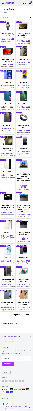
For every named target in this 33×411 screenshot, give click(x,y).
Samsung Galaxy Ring (24, 126)
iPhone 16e (23, 149)
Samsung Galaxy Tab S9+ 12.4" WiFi (8, 60)
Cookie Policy (25, 406)
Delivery (8, 409)
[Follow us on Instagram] (9, 381)
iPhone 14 (23, 83)
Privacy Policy (15, 406)
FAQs (3, 409)
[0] (30, 3)
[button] (7, 404)
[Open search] (23, 3)
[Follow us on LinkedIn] (19, 381)
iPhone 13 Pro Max (24, 104)
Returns (14, 409)
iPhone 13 (8, 104)
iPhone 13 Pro (7, 125)
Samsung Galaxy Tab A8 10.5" (24, 280)
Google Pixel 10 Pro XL (7, 303)
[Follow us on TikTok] (16, 381)
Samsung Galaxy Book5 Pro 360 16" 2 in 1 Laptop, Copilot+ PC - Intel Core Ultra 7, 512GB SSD (23, 177)
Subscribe (8, 364)
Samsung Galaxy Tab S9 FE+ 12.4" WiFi (24, 36)
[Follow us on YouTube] (13, 381)
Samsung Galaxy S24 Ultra (24, 303)
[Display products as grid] (30, 17)
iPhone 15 (8, 258)
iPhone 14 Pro (23, 258)
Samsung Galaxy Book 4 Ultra (24, 234)
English (5, 372)
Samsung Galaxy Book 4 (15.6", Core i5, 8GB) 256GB (7, 207)
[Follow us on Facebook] (3, 381)
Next (27, 315)
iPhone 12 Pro (7, 172)
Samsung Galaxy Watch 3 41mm (8, 35)
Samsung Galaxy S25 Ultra (8, 280)
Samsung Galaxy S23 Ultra (8, 150)
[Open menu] (3, 3)
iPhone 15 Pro (23, 59)
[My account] (26, 3)
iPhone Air (7, 233)
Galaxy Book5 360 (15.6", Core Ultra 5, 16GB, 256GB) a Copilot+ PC (23, 208)
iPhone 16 (8, 83)
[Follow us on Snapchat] (23, 381)
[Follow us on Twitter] (6, 381)
